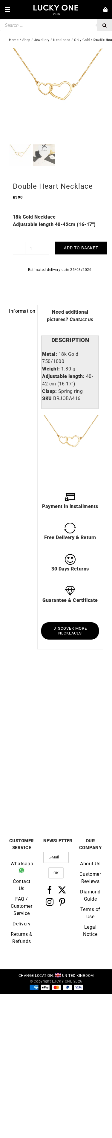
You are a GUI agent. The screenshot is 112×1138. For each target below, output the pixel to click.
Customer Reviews (90, 877)
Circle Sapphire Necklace (79, 730)
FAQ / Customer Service (21, 906)
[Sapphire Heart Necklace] (32, 755)
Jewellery (42, 40)
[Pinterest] (62, 902)
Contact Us (21, 884)
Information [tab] (21, 311)
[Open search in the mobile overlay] (56, 25)
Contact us (81, 319)
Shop (26, 40)
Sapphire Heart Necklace (32, 800)
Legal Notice (90, 930)
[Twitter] (62, 890)
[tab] (70, 340)
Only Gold (82, 40)
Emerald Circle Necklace (32, 730)
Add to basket (81, 247)
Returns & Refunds (22, 937)
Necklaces (61, 40)
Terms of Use (90, 913)
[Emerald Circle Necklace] (32, 685)
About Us (90, 864)
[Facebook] (50, 890)
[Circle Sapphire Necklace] (79, 685)
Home (14, 40)
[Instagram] (50, 902)
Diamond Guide (90, 895)
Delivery (21, 924)
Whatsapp (21, 864)
